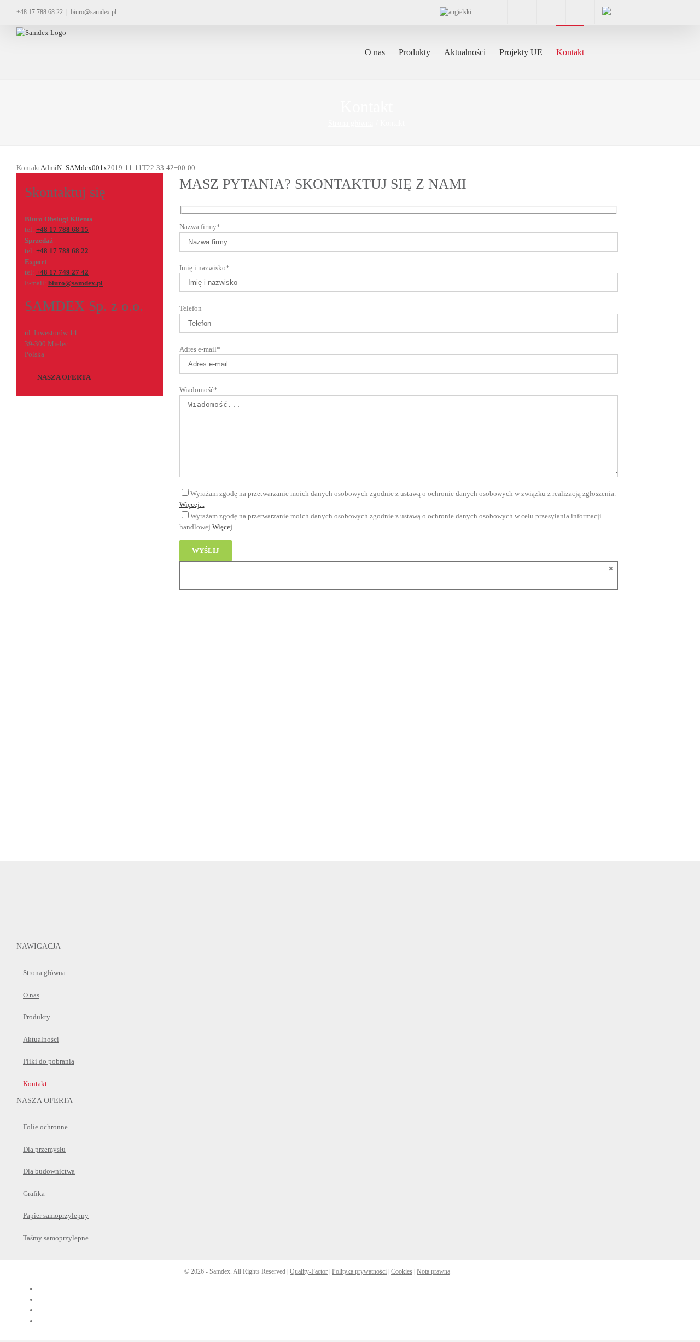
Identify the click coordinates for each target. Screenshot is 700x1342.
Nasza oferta (64, 377)
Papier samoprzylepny (56, 1215)
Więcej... (192, 504)
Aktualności (41, 1039)
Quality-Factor (309, 1271)
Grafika (34, 1193)
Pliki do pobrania (48, 1061)
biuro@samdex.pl (93, 12)
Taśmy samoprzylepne (56, 1238)
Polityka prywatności (359, 1271)
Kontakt (35, 1084)
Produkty (36, 1017)
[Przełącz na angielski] (456, 12)
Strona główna (44, 972)
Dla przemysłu (44, 1149)
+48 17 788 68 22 (39, 12)
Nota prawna (433, 1271)
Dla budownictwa (49, 1171)
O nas (31, 995)
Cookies (401, 1271)
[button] (601, 52)
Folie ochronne (45, 1127)
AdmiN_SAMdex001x (73, 168)
